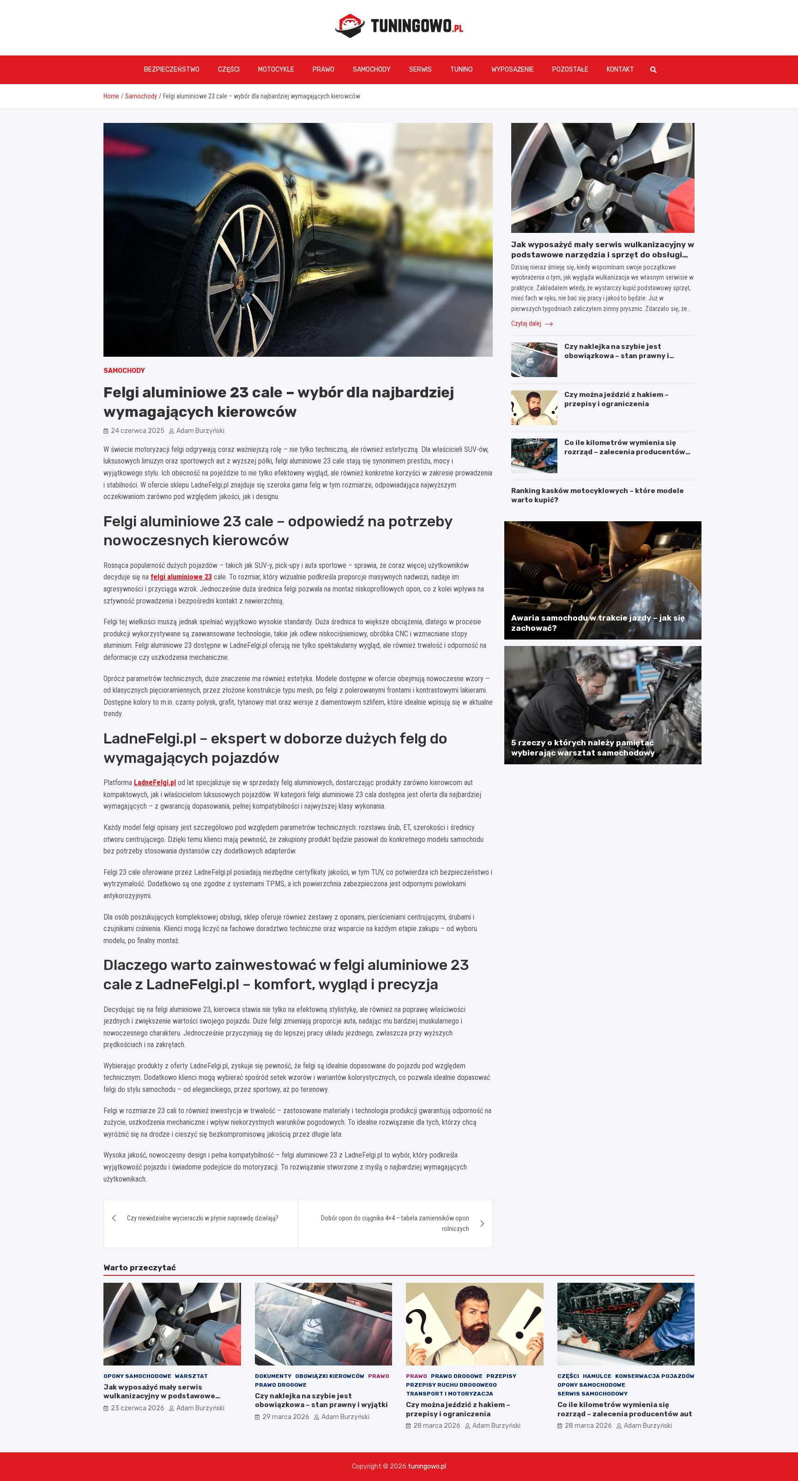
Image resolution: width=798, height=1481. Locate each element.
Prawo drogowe (281, 1385)
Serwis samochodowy (592, 1393)
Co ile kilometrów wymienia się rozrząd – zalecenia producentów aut (624, 452)
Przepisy (501, 1376)
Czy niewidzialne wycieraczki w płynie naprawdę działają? (202, 1218)
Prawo (323, 69)
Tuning (461, 69)
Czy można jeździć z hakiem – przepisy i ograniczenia (616, 399)
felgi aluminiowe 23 (181, 577)
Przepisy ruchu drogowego (451, 1385)
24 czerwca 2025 (137, 431)
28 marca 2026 (436, 1426)
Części (229, 69)
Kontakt (620, 69)
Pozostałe (570, 69)
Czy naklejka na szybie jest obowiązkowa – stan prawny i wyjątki (616, 355)
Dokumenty (273, 1376)
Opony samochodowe (137, 1376)
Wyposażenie (512, 69)
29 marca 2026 (285, 1417)
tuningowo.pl (427, 1466)
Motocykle (276, 69)
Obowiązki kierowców (329, 1376)
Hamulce (597, 1376)
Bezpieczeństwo (172, 69)
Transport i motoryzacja (449, 1393)
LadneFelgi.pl (155, 782)
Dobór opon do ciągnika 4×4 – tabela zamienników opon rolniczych (395, 1223)
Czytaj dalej (527, 323)
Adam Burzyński (200, 431)
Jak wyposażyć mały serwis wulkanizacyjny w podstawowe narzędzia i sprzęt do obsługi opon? (602, 254)
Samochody (372, 69)
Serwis (420, 69)
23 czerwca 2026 (137, 1408)
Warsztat (191, 1376)
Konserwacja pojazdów (655, 1376)
